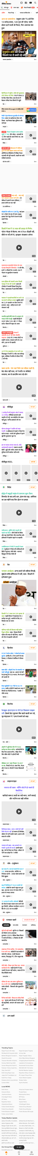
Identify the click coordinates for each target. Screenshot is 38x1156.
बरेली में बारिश (5, 1140)
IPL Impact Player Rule (25, 1075)
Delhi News (5, 1089)
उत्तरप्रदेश (6, 925)
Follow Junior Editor (7, 1114)
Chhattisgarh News (24, 1104)
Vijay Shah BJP (6, 1070)
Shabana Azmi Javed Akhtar (10, 1080)
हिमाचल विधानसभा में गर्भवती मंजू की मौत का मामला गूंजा (10, 1130)
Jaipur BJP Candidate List (9, 1075)
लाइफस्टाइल (6, 824)
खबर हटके (5, 400)
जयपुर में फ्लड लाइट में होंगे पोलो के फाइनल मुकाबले (10, 1135)
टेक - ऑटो (5, 742)
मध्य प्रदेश (15, 925)
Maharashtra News (24, 1094)
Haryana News (6, 1092)
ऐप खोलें (19, 1147)
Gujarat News (23, 1101)
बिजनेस (4, 327)
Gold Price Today (6, 1077)
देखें (19, 1154)
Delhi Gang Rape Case (8, 1073)
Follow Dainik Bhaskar (8, 1106)
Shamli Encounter (7, 1058)
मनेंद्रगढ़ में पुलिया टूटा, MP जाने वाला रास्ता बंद (10, 1138)
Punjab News (23, 1092)
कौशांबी (4, 276)
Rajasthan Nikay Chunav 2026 (27, 1073)
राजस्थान (24, 925)
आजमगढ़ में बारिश (23, 1140)
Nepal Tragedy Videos (25, 1055)
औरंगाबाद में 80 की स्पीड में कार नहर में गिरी (27, 1121)
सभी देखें (33, 462)
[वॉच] (30, 2)
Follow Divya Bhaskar (25, 1106)
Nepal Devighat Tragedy (26, 1051)
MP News (22, 1097)
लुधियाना (5, 346)
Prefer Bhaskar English (8, 1111)
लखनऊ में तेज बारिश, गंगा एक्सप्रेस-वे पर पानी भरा (10, 1121)
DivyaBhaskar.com (24, 1150)
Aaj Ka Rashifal (23, 1082)
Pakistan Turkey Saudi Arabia (10, 1068)
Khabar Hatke (23, 1080)
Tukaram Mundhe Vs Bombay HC (10, 1060)
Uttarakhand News (7, 1104)
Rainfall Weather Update (26, 1070)
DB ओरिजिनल (6, 206)
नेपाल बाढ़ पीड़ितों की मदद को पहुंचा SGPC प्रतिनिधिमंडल (10, 1128)
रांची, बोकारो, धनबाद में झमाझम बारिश (27, 1133)
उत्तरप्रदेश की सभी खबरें (29, 920)
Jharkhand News (6, 1094)
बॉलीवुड (5, 423)
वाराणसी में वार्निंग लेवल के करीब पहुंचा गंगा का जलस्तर (10, 1133)
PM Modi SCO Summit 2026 (9, 1053)
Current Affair (5, 1082)
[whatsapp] (32, 59)
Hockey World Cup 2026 (8, 1063)
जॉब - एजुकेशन (6, 880)
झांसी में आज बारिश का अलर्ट (8, 1143)
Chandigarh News (7, 1097)
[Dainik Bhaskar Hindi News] (6, 3)
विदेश (4, 143)
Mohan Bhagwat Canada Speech (10, 1055)
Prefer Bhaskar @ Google (26, 1111)
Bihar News (22, 1099)
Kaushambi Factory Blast (26, 1065)
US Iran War (22, 1053)
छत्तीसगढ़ (33, 925)
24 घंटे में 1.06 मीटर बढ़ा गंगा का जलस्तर (27, 1143)
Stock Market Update (25, 1077)
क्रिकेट (4, 223)
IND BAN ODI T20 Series (26, 1068)
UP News (4, 1099)
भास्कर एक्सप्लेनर (7, 59)
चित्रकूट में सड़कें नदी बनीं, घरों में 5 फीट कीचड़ (10, 1126)
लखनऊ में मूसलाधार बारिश (7, 1123)
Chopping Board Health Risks (27, 1060)
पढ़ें (6, 1154)
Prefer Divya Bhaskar (25, 1109)
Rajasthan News (6, 1101)
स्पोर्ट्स (4, 127)
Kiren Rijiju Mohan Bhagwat (27, 1058)
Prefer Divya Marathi (7, 1109)
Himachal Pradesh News (26, 1089)
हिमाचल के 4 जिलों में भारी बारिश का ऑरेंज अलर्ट (27, 1128)
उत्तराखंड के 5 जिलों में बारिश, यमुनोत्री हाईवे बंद (27, 1130)
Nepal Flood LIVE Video (8, 1051)
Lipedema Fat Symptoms (26, 1063)
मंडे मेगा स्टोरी (6, 161)
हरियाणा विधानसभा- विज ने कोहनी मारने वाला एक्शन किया (27, 1123)
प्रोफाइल (32, 1154)
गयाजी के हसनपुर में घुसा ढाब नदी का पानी (27, 1138)
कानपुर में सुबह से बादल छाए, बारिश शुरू (27, 1135)
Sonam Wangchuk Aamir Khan (10, 1065)
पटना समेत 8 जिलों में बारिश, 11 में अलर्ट (27, 1126)
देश (3, 104)
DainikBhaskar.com (7, 1150)
